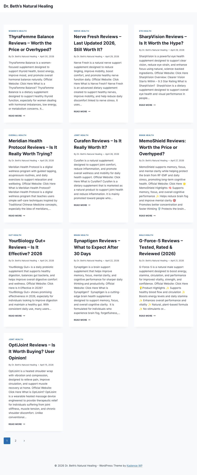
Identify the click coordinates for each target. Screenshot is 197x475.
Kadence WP (135, 465)
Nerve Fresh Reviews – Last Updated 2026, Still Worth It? (97, 43)
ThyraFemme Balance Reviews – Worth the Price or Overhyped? (31, 43)
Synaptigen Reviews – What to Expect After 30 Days (97, 247)
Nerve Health (81, 31)
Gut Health (15, 235)
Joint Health (81, 135)
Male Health (146, 235)
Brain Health (146, 135)
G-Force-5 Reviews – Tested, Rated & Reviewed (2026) (161, 247)
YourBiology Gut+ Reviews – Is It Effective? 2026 (27, 247)
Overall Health (17, 135)
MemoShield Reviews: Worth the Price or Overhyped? (162, 147)
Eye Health (145, 31)
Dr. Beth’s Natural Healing (24, 56)
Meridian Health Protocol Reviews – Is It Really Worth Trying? (33, 147)
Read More (17, 116)
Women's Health (18, 31)
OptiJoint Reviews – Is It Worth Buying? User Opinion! (32, 351)
